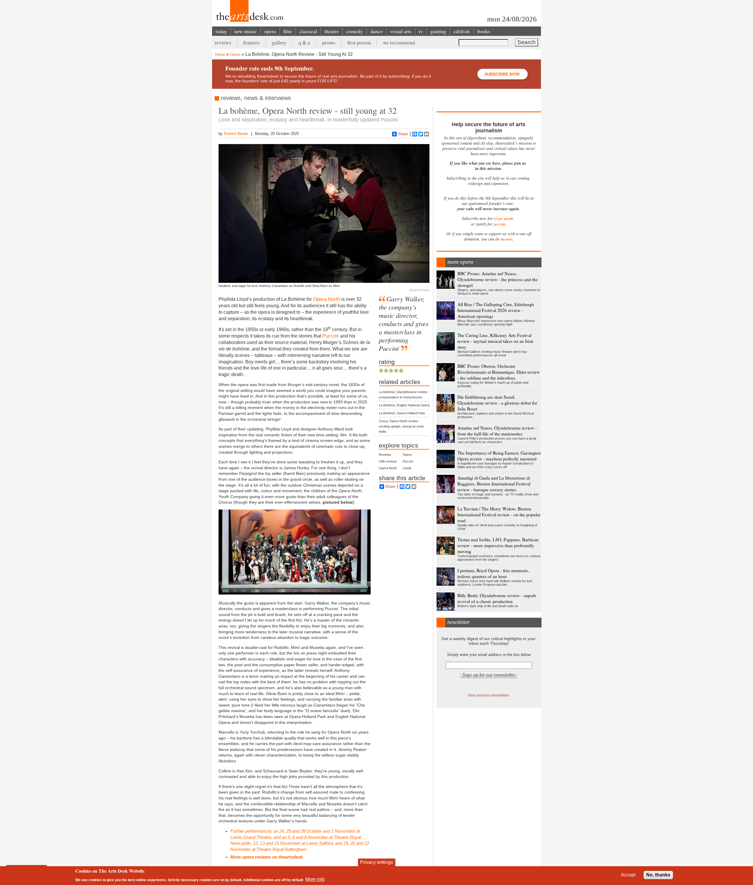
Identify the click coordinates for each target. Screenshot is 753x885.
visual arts (401, 31)
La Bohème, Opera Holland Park (402, 413)
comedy (354, 31)
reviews (223, 42)
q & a (304, 42)
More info (315, 879)
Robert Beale (236, 133)
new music (245, 31)
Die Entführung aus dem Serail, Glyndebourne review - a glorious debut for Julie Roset (497, 403)
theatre (331, 31)
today (221, 31)
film (287, 31)
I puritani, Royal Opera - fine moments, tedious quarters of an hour (493, 573)
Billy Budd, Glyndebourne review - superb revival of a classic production (496, 598)
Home (220, 54)
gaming (438, 31)
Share (403, 134)
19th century (388, 461)
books (483, 31)
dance (376, 31)
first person (359, 42)
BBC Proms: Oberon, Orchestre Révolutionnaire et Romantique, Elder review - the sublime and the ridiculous (498, 372)
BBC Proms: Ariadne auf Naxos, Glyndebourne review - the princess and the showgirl (497, 279)
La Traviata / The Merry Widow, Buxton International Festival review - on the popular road (498, 514)
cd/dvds (462, 31)
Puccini (331, 336)
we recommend (399, 42)
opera (270, 31)
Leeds (407, 468)
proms (328, 42)
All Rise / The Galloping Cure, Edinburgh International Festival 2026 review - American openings (495, 310)
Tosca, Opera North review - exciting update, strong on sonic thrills (401, 426)
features (251, 42)
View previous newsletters (488, 695)
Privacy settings (376, 862)
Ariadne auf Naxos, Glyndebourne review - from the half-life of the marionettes (497, 431)
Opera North (326, 299)
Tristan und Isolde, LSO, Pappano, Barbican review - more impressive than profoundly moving (498, 545)
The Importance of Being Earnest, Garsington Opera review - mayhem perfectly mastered (499, 456)
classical (308, 31)
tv (421, 31)
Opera (235, 54)
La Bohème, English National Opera (404, 405)
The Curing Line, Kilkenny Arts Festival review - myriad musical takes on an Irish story (495, 341)
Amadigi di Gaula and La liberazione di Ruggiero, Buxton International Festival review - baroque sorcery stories (493, 483)
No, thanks (658, 874)
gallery (279, 42)
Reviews (385, 454)
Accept (628, 874)
